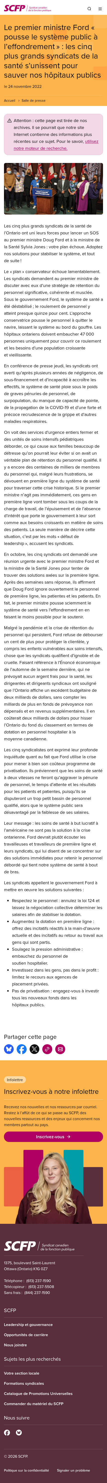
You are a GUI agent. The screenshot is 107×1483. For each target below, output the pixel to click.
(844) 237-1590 (37, 1292)
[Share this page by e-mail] (60, 1050)
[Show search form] (89, 9)
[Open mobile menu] (100, 9)
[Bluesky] (19, 1432)
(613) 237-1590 (38, 1280)
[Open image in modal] (53, 189)
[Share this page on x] (34, 1050)
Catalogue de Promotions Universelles (38, 1393)
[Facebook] (7, 1432)
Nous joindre (15, 1345)
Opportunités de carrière (26, 1335)
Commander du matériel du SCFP (33, 1404)
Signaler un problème (73, 1470)
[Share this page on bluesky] (9, 1050)
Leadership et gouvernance (28, 1324)
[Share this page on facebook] (22, 1050)
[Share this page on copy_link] (47, 1050)
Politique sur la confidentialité (26, 1470)
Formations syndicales (24, 1383)
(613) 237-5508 (41, 1286)
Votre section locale (21, 1373)
